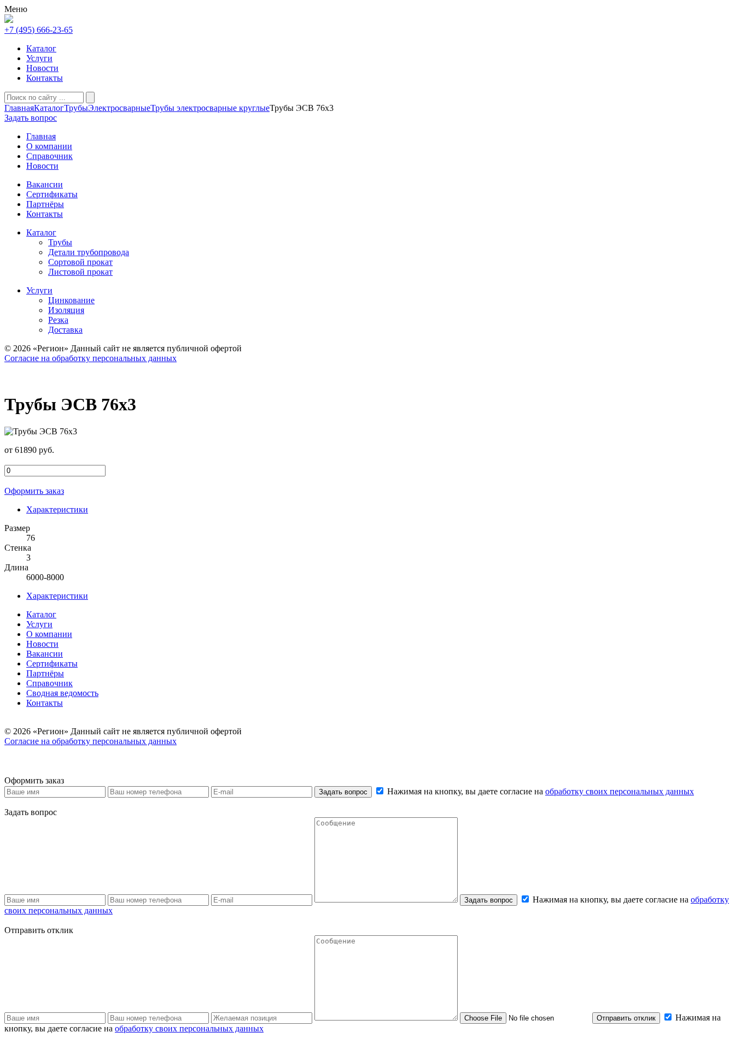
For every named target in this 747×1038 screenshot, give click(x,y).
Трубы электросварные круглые (210, 108)
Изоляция (66, 310)
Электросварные (119, 108)
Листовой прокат (80, 271)
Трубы (76, 108)
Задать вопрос (343, 792)
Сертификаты (52, 663)
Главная (19, 108)
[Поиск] (90, 97)
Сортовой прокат (80, 262)
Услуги (39, 58)
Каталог (41, 48)
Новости (42, 68)
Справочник (49, 683)
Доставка (65, 329)
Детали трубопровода (88, 252)
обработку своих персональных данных (619, 791)
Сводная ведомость (62, 693)
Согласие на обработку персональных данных (90, 358)
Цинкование (71, 300)
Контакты (44, 77)
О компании (49, 634)
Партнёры (45, 673)
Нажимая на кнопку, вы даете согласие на (539, 791)
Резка (58, 320)
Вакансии (44, 653)
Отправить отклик (626, 1018)
